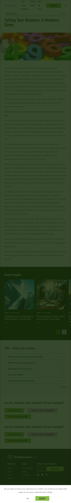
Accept (42, 498)
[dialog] (35, 251)
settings (49, 492)
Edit (27, 498)
